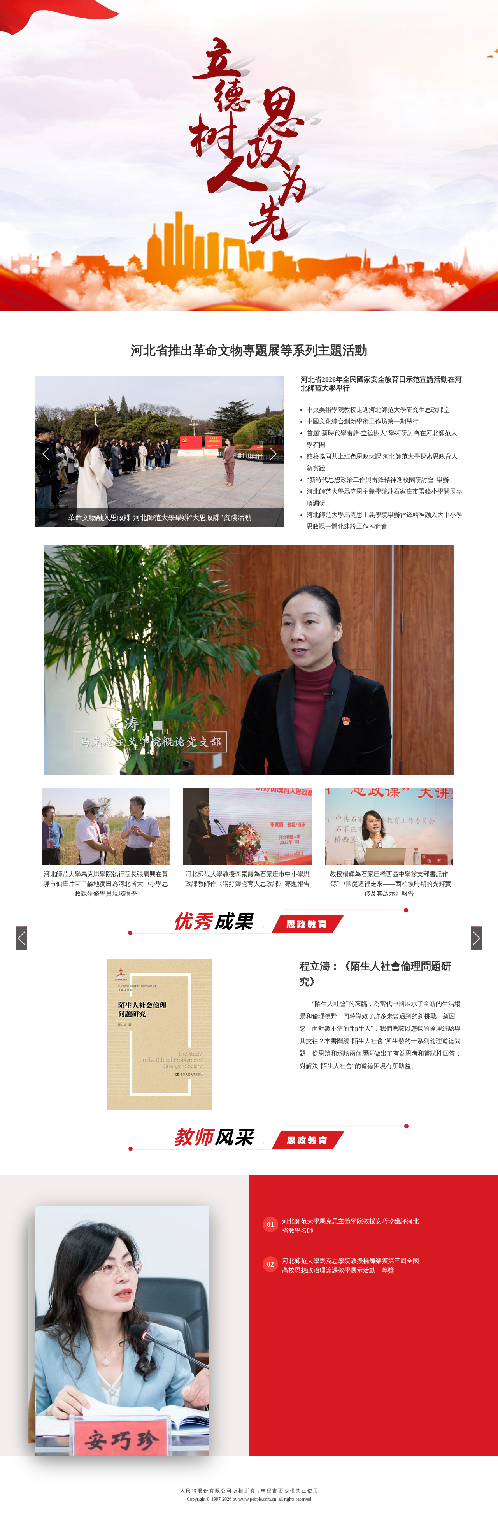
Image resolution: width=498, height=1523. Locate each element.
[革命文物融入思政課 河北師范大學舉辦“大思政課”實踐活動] (159, 526)
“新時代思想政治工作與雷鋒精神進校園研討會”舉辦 (378, 479)
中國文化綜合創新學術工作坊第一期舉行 (363, 421)
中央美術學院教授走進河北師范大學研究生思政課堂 (378, 409)
